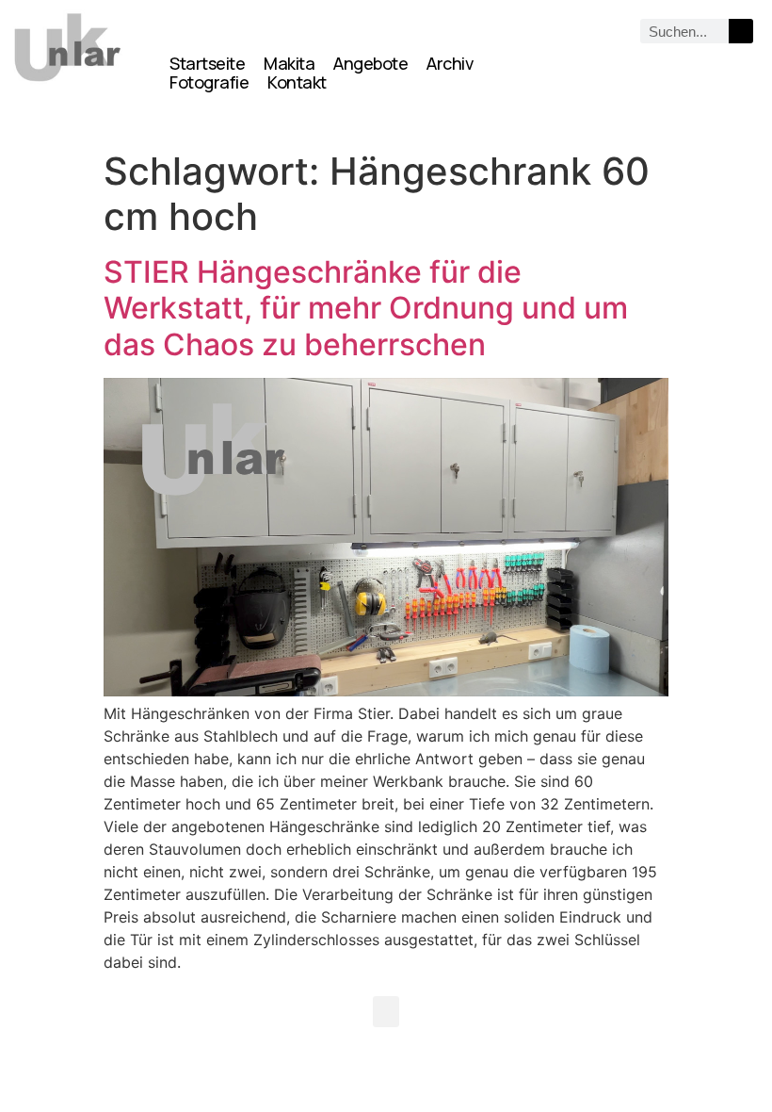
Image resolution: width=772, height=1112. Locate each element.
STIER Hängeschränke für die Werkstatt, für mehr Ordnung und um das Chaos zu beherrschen (366, 308)
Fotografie (209, 82)
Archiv (449, 63)
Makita (289, 63)
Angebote (370, 63)
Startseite (207, 63)
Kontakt (297, 82)
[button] (386, 1011)
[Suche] (741, 31)
